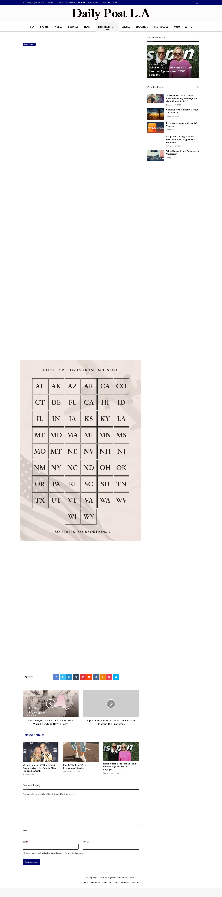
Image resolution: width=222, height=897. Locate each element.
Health (88, 26)
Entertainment (107, 26)
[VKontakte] (96, 677)
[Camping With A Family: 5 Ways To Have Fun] (155, 114)
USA (32, 26)
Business (73, 26)
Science (126, 26)
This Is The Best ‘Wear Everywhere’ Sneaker (74, 766)
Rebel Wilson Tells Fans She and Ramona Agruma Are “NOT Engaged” (119, 766)
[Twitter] (63, 677)
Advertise (105, 2)
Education (142, 26)
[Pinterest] (83, 677)
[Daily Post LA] (111, 14)
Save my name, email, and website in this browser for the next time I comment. (54, 853)
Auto (177, 26)
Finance (69, 2)
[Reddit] (89, 677)
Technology (161, 26)
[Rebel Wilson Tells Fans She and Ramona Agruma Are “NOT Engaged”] (121, 751)
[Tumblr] (76, 677)
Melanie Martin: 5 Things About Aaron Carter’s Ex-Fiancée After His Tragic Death (39, 768)
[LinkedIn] (69, 677)
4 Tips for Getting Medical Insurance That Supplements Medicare (180, 139)
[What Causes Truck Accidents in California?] (155, 155)
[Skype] (116, 677)
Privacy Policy (114, 882)
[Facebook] (56, 677)
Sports (44, 26)
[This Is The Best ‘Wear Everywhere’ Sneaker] (81, 752)
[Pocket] (109, 677)
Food (115, 2)
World (58, 26)
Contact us (93, 2)
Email (25, 842)
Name (25, 831)
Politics (81, 2)
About (51, 2)
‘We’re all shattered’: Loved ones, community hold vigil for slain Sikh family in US (181, 98)
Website (86, 842)
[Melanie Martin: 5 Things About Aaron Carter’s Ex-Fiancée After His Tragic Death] (40, 752)
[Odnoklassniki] (103, 677)
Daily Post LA (129, 877)
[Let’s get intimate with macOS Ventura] (155, 127)
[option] (173, 61)
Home (60, 2)
